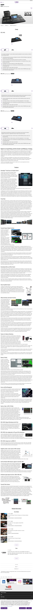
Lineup (2, 25)
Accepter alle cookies (22, 608)
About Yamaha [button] (2, 596)
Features (6, 25)
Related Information (13, 25)
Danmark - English (4, 599)
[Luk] (32, 601)
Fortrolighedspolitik (6, 606)
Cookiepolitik (10, 606)
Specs (16, 566)
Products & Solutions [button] (3, 592)
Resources (16, 568)
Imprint (2, 606)
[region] (16, 604)
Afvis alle (29, 608)
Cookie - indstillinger (4, 608)
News (1, 594)
